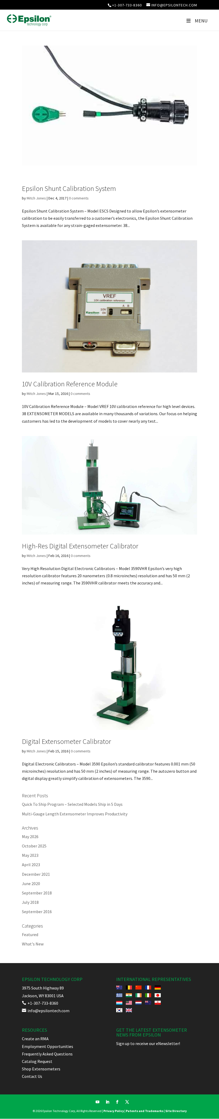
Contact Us (32, 1076)
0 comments (79, 198)
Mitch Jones (36, 198)
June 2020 (31, 883)
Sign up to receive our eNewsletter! (148, 1043)
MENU (201, 21)
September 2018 (37, 893)
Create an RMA (35, 1038)
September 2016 (37, 911)
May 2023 (30, 855)
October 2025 (34, 846)
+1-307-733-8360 (127, 5)
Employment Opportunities (47, 1046)
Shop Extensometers (41, 1068)
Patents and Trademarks (144, 1111)
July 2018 (30, 902)
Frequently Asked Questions (47, 1054)
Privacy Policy (113, 1111)
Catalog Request (37, 1061)
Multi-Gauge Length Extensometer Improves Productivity (74, 813)
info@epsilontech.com (45, 1010)
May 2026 (30, 836)
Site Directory (176, 1111)
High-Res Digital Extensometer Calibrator (80, 545)
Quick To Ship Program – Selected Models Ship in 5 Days (72, 804)
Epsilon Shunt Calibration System (69, 188)
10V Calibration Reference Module (70, 383)
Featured (30, 934)
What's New (33, 944)
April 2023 (31, 864)
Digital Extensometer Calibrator (66, 741)
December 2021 (36, 874)
